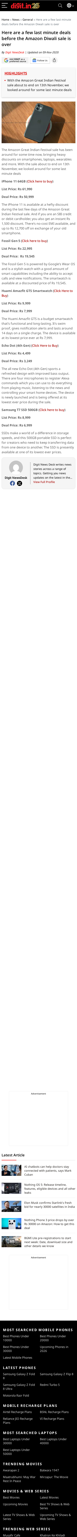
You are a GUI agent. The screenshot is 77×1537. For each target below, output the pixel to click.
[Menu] (4, 5)
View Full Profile (44, 482)
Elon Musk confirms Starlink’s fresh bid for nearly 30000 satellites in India (49, 1205)
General (28, 19)
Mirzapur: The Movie (54, 1477)
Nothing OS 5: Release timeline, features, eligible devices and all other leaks (49, 1188)
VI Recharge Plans (52, 1419)
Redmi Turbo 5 (50, 1385)
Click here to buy (39, 181)
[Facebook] (12, 483)
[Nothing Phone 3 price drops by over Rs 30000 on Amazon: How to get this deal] (11, 1223)
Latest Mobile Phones (17, 1357)
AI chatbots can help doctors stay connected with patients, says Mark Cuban (47, 1170)
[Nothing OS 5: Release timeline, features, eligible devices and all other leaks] (11, 1188)
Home (5, 19)
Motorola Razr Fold (16, 1395)
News (16, 19)
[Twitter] (19, 483)
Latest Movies (49, 1497)
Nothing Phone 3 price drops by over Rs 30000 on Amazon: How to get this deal (49, 1224)
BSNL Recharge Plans (54, 1412)
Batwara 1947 (49, 1470)
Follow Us (42, 60)
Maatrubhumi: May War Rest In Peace (19, 1479)
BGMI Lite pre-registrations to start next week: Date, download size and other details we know (48, 1242)
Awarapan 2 (11, 1470)
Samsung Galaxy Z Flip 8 (56, 1374)
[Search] (60, 5)
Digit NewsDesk (15, 52)
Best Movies (11, 1497)
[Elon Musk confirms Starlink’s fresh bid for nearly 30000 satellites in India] (11, 1206)
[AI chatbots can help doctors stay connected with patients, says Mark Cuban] (11, 1170)
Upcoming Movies (15, 1504)
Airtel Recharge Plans (17, 1412)
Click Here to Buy (44, 345)
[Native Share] (54, 60)
